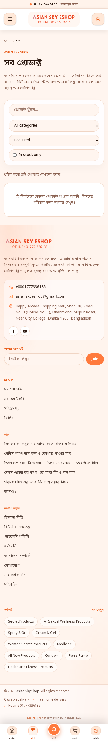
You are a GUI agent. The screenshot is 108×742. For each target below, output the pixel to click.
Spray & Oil (17, 633)
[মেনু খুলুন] (10, 19)
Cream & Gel (46, 633)
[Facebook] (13, 331)
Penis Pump (78, 656)
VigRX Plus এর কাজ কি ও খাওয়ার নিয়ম (36, 482)
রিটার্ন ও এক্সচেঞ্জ (17, 527)
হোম (7, 41)
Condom (52, 656)
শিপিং (8, 418)
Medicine (64, 644)
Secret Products (21, 621)
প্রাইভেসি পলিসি (16, 536)
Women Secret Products (27, 644)
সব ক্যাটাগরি (14, 399)
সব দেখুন (97, 610)
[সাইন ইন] (98, 19)
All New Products (21, 656)
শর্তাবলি (10, 546)
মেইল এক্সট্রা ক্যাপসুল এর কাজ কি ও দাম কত (39, 472)
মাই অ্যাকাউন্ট (15, 575)
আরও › (10, 491)
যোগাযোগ (12, 565)
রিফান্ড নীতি (13, 517)
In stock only (30, 155)
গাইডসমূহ (11, 408)
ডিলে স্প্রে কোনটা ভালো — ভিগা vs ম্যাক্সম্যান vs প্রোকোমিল (51, 463)
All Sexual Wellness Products (67, 621)
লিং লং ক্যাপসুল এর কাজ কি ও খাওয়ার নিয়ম (40, 444)
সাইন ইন (11, 584)
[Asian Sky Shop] (53, 19)
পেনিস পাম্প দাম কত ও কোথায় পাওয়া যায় (37, 453)
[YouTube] (25, 331)
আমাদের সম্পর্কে (17, 555)
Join (95, 359)
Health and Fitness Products (30, 667)
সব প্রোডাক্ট (13, 389)
